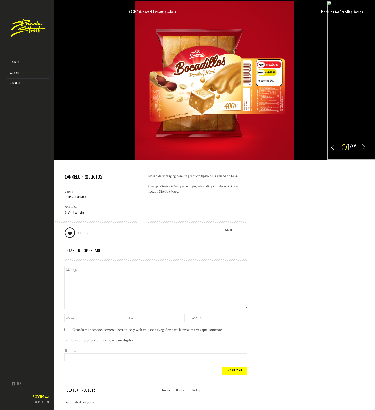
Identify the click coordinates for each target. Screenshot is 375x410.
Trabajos (14, 62)
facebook (13, 383)
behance (19, 383)
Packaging (79, 212)
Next (196, 390)
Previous (164, 390)
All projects (181, 390)
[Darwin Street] (29, 28)
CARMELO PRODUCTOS (75, 197)
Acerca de (15, 73)
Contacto (15, 83)
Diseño (68, 212)
